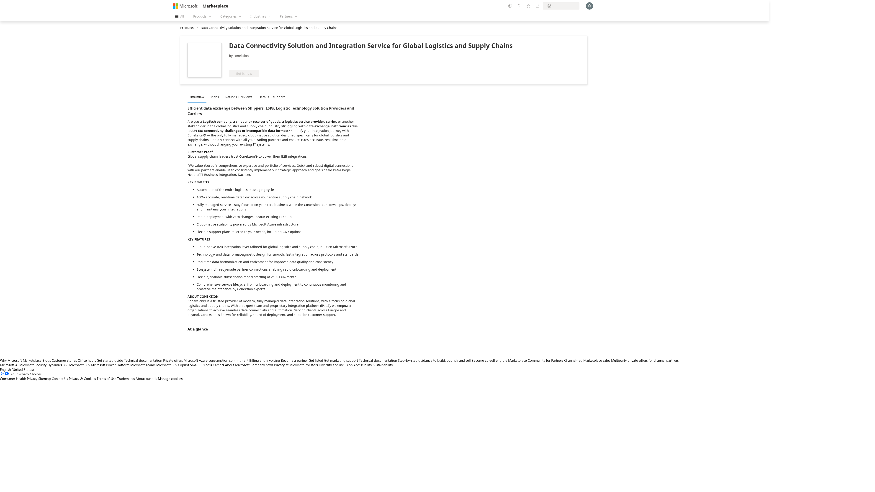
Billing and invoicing (264, 360)
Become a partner (294, 360)
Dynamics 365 (57, 365)
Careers (218, 365)
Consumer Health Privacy (18, 378)
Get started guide (110, 360)
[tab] (198, 97)
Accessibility (362, 365)
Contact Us (60, 378)
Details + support (272, 97)
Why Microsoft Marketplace (20, 360)
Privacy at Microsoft (289, 365)
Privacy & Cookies (82, 378)
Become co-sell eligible (489, 360)
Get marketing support (341, 360)
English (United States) (17, 369)
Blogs (46, 360)
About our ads (146, 378)
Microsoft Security (32, 365)
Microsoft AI (9, 365)
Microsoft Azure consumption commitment (216, 360)
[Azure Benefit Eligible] (247, 63)
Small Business (201, 365)
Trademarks (126, 378)
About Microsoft (237, 365)
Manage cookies (170, 378)
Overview (197, 97)
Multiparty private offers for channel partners (645, 360)
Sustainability (383, 365)
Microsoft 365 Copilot (172, 365)
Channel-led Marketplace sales (587, 360)
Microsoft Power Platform (110, 365)
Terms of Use (106, 378)
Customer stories (64, 360)
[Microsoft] (185, 6)
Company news (261, 365)
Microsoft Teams (142, 365)
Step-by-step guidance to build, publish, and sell (434, 360)
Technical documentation (143, 360)
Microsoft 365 (79, 365)
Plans (215, 97)
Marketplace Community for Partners (535, 360)
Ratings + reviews (238, 97)
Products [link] (187, 28)
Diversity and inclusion (336, 365)
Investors (311, 365)
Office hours (87, 360)
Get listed (316, 360)
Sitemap (44, 378)
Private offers (173, 360)
